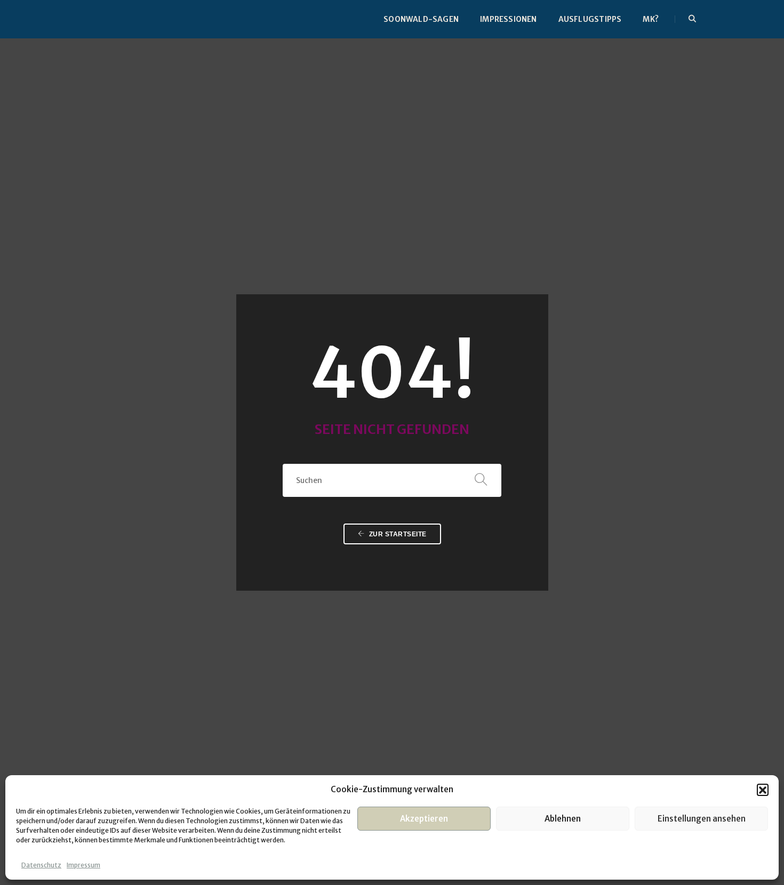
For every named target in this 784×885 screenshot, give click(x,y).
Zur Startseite (397, 534)
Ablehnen (563, 819)
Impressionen (508, 19)
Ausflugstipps (590, 19)
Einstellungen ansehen (702, 819)
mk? (651, 19)
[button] (762, 789)
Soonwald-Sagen (421, 19)
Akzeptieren (424, 819)
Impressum (83, 865)
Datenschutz (41, 865)
